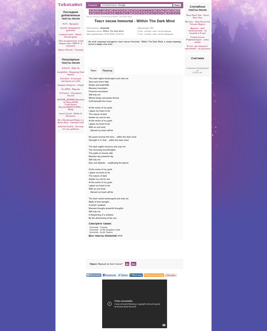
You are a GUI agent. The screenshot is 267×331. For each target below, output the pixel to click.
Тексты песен (92, 16)
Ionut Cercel (65, 113)
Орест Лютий (65, 50)
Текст (93, 70)
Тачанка (79, 50)
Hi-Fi (65, 24)
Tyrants (103, 227)
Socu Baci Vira (193, 15)
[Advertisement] (134, 57)
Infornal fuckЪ (65, 126)
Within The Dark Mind (122, 16)
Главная (92, 5)
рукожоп (70, 30)
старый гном (66, 34)
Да (127, 264)
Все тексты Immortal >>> (106, 235)
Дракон (194, 28)
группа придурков (70, 28)
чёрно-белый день (73, 35)
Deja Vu (76, 68)
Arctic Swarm (106, 232)
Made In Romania (74, 114)
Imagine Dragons (67, 85)
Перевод (107, 70)
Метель (189, 21)
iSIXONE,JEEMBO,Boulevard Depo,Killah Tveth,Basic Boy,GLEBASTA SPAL (71, 103)
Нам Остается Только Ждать (200, 22)
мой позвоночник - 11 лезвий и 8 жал (197, 30)
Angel (81, 85)
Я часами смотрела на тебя (71, 79)
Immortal (107, 16)
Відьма (76, 89)
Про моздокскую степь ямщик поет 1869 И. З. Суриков (71, 43)
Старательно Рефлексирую (195, 38)
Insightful (62, 72)
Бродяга (74, 24)
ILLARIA (65, 89)
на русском (204, 48)
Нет (134, 264)
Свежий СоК (77, 122)
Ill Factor (64, 93)
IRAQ (70, 109)
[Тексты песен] (71, 6)
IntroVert (64, 78)
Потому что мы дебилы (72, 127)
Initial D (66, 68)
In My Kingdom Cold (110, 229)
